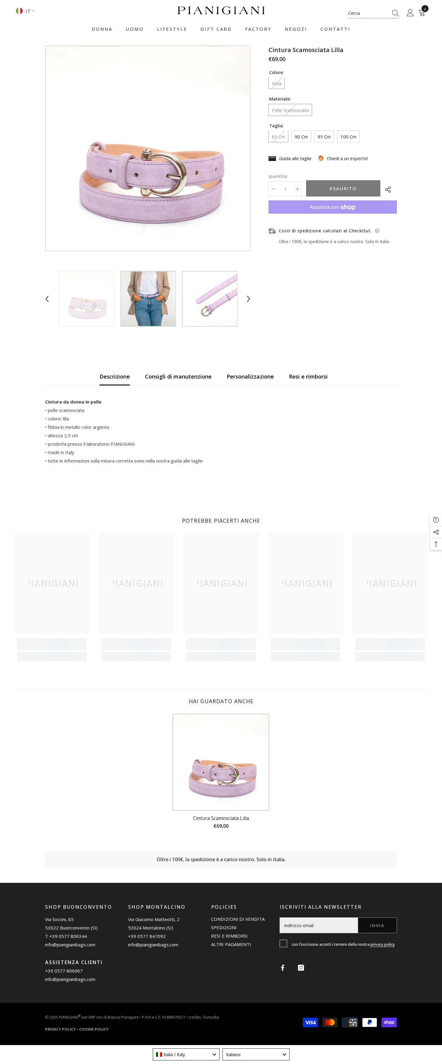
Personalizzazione (250, 376)
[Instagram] (301, 968)
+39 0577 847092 (147, 936)
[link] (52, 644)
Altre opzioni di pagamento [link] (333, 218)
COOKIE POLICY (94, 1029)
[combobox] (368, 13)
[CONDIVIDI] (388, 189)
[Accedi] (410, 13)
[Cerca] (373, 13)
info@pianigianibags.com (70, 945)
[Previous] (46, 298)
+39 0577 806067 (64, 971)
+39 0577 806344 (68, 936)
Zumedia (211, 1017)
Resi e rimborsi (308, 376)
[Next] (248, 298)
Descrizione (115, 376)
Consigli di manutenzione (178, 376)
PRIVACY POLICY (382, 944)
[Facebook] (283, 968)
